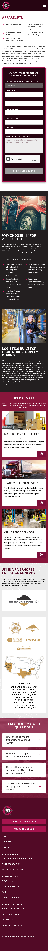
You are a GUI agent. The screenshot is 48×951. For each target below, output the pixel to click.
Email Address (11, 118)
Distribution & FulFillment (17, 859)
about (7, 881)
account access (24, 829)
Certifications (10, 887)
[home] (6, 5)
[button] (43, 5)
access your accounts (15, 909)
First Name (10, 91)
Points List (8, 920)
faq (4, 892)
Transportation (11, 864)
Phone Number (11, 109)
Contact (7, 847)
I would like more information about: (22, 82)
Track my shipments (24, 821)
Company (9, 127)
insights (7, 842)
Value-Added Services (14, 870)
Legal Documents (12, 925)
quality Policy (10, 898)
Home (5, 836)
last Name (10, 100)
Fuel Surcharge (11, 914)
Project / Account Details (17, 136)
